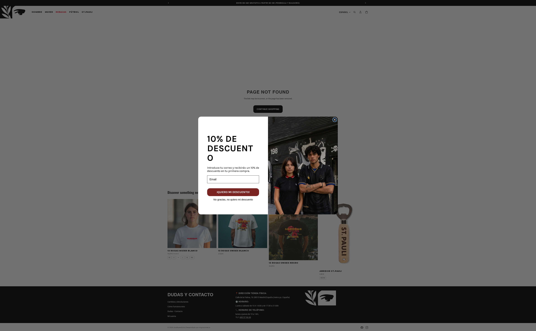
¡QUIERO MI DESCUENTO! (233, 192)
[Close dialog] (335, 120)
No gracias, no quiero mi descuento (233, 199)
